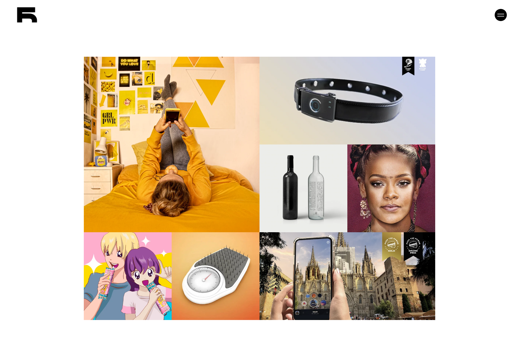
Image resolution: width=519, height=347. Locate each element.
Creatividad (352, 93)
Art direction (163, 137)
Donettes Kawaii (119, 280)
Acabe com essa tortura (207, 276)
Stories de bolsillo (163, 148)
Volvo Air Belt (339, 104)
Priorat (295, 188)
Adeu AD (339, 280)
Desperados (383, 192)
